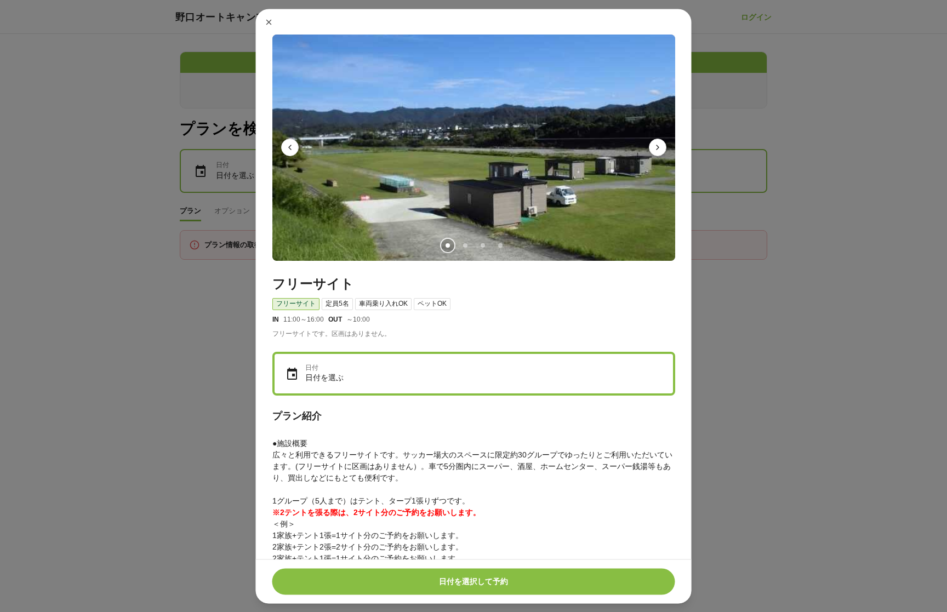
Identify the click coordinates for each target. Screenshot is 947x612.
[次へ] (657, 147)
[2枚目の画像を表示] (464, 244)
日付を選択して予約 (473, 581)
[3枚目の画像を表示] (482, 244)
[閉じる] (269, 22)
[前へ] (290, 147)
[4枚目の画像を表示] (499, 244)
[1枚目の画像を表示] (447, 244)
